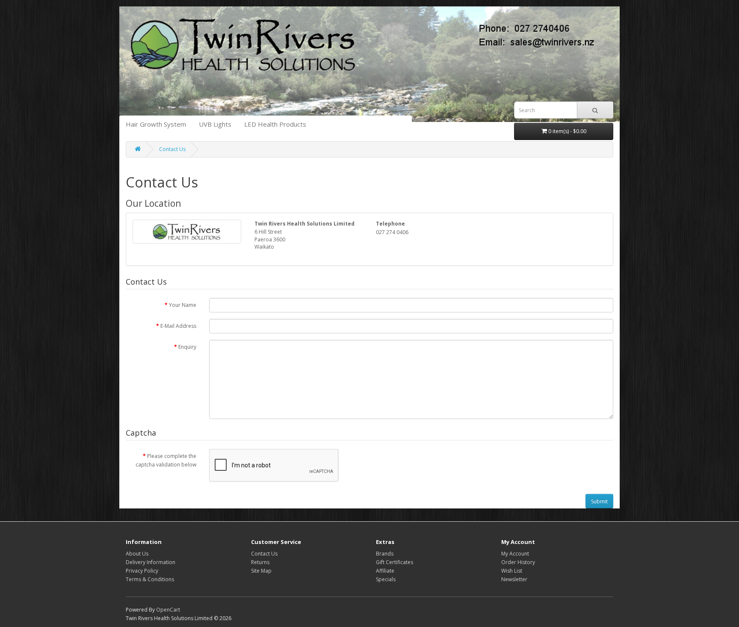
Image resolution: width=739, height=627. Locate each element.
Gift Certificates (394, 562)
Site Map (261, 570)
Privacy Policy (142, 570)
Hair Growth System (156, 124)
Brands (384, 553)
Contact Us (172, 149)
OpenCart (168, 609)
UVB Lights (215, 124)
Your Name (182, 305)
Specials (386, 579)
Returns (260, 562)
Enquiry (187, 347)
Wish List (511, 570)
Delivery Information (150, 562)
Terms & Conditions (150, 579)
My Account (515, 553)
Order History (518, 562)
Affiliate (385, 570)
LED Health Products (275, 124)
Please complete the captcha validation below (166, 460)
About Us (137, 553)
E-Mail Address (178, 326)
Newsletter (514, 579)
